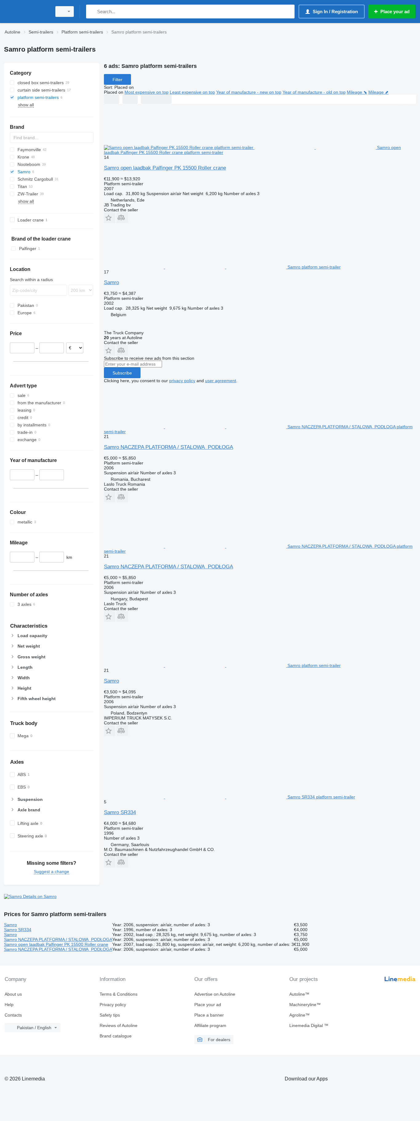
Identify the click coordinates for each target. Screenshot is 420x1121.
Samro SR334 (120, 812)
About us (13, 994)
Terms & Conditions (118, 994)
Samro (111, 282)
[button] (109, 217)
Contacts (13, 1015)
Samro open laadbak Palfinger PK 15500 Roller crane (165, 168)
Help (9, 1004)
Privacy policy (113, 1004)
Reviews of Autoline (118, 1025)
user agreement (220, 380)
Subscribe (122, 372)
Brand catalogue (116, 1035)
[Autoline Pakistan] (26, 12)
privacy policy (182, 380)
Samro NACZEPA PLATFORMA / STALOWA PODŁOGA (168, 447)
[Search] (92, 11)
